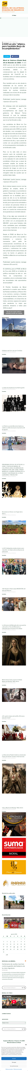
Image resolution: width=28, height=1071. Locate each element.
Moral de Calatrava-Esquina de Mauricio (13, 9)
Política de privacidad (17, 1069)
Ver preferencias (14, 1066)
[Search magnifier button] (24, 988)
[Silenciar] (22, 1007)
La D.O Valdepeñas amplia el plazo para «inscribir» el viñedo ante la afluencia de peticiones (13, 550)
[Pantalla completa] (24, 1007)
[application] (14, 1001)
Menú (14, 15)
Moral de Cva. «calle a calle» (8, 893)
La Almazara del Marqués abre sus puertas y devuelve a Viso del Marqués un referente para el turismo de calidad (14, 626)
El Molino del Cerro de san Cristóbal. (12, 350)
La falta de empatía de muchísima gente (13, 387)
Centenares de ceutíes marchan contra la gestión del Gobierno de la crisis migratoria (13, 966)
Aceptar (14, 1058)
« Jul (7, 954)
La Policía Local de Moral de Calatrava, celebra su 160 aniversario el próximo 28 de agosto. (13, 427)
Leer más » (4, 354)
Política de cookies (9, 1069)
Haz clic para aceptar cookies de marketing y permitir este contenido (14, 312)
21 (17, 946)
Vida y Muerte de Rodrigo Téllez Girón (12, 807)
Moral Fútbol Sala (6, 914)
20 (14, 946)
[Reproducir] (3, 1007)
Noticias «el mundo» (9, 961)
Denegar (14, 1062)
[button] (26, 1044)
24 (3, 949)
